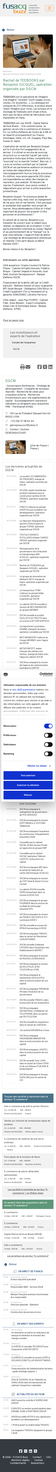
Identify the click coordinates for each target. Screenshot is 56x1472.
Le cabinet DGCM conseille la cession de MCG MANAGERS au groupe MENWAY (33, 607)
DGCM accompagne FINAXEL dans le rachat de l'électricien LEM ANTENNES (33, 936)
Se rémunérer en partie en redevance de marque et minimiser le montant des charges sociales (30, 1335)
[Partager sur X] (45, 367)
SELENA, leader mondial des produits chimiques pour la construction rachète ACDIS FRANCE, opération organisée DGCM (34, 496)
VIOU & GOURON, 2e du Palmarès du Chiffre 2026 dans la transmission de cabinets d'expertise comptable (28, 1382)
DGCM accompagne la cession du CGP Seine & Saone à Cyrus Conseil (34, 881)
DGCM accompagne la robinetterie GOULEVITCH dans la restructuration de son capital (34, 979)
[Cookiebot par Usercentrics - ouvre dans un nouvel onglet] (40, 674)
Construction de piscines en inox (26, 1312)
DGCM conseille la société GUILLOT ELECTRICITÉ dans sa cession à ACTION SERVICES (34, 618)
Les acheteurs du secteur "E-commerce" (28, 1256)
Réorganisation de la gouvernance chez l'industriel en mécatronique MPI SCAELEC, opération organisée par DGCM (34, 554)
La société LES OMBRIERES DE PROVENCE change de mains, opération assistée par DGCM (33, 481)
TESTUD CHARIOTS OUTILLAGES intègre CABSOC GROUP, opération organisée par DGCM (34, 539)
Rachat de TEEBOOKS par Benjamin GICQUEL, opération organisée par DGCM (34, 568)
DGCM (16, 349)
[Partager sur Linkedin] (50, 367)
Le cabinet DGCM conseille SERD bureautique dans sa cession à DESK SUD (32, 892)
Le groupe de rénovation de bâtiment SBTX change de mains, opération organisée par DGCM (34, 581)
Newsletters (37, 1463)
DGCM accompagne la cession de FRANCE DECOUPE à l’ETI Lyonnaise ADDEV (34, 917)
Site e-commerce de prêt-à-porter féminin (26, 1106)
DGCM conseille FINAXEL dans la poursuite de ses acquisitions (34, 1001)
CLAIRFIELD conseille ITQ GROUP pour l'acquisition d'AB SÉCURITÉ (29, 1348)
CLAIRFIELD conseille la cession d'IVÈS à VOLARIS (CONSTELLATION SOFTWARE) (30, 1359)
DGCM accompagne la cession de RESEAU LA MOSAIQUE (34, 957)
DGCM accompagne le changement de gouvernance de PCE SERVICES (33, 812)
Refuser (28, 795)
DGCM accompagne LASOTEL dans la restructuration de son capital (34, 1052)
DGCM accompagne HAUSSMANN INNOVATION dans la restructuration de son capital (34, 1040)
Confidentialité (18, 1463)
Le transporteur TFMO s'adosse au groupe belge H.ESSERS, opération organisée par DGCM (32, 595)
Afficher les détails (37, 766)
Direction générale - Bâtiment (25, 1304)
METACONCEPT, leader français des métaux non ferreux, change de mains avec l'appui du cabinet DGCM (34, 653)
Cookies (38, 1460)
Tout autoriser (28, 775)
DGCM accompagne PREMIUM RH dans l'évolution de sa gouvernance (34, 992)
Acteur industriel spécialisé (23, 1279)
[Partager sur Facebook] (39, 367)
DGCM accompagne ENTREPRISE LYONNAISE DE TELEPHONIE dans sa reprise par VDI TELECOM (34, 1012)
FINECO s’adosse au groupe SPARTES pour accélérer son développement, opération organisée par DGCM (33, 511)
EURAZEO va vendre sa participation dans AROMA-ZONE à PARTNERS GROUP (31, 1410)
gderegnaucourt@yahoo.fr (24, 425)
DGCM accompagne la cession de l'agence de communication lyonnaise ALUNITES (34, 665)
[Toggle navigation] (49, 8)
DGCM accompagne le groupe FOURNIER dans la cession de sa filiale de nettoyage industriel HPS (34, 905)
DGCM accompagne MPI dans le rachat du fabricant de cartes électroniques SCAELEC (34, 870)
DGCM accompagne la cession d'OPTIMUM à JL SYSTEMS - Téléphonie (34, 823)
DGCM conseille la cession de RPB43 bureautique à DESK (33, 927)
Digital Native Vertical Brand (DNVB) (23, 1234)
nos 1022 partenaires (23, 689)
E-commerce (11, 1212)
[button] (8, 30)
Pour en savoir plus (13, 320)
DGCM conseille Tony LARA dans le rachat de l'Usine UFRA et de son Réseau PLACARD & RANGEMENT (34, 1065)
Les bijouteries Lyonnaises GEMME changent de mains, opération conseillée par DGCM (34, 629)
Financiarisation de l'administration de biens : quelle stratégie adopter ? (32, 1370)
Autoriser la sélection (28, 785)
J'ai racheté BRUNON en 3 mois (34, 1030)
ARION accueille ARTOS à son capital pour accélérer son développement (31, 1418)
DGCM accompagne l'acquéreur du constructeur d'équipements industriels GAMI (34, 834)
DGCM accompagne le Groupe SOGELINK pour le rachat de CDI (34, 1077)
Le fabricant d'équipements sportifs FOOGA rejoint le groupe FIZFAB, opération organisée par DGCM (33, 525)
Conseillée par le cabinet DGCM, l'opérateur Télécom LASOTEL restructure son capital (32, 858)
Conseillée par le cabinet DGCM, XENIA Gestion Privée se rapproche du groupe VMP (33, 845)
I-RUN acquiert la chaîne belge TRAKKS (30, 1425)
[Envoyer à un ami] (28, 367)
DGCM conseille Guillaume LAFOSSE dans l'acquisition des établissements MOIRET (34, 947)
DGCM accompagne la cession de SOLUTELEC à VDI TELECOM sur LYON (34, 967)
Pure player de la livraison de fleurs (22, 1157)
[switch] (48, 735)
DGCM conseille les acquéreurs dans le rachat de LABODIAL (34, 1024)
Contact (37, 1457)
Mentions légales (20, 1460)
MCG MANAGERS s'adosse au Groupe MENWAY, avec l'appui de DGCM (34, 640)
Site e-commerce (13, 1245)
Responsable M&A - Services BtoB (27, 1287)
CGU (48, 1457)
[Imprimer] (22, 367)
